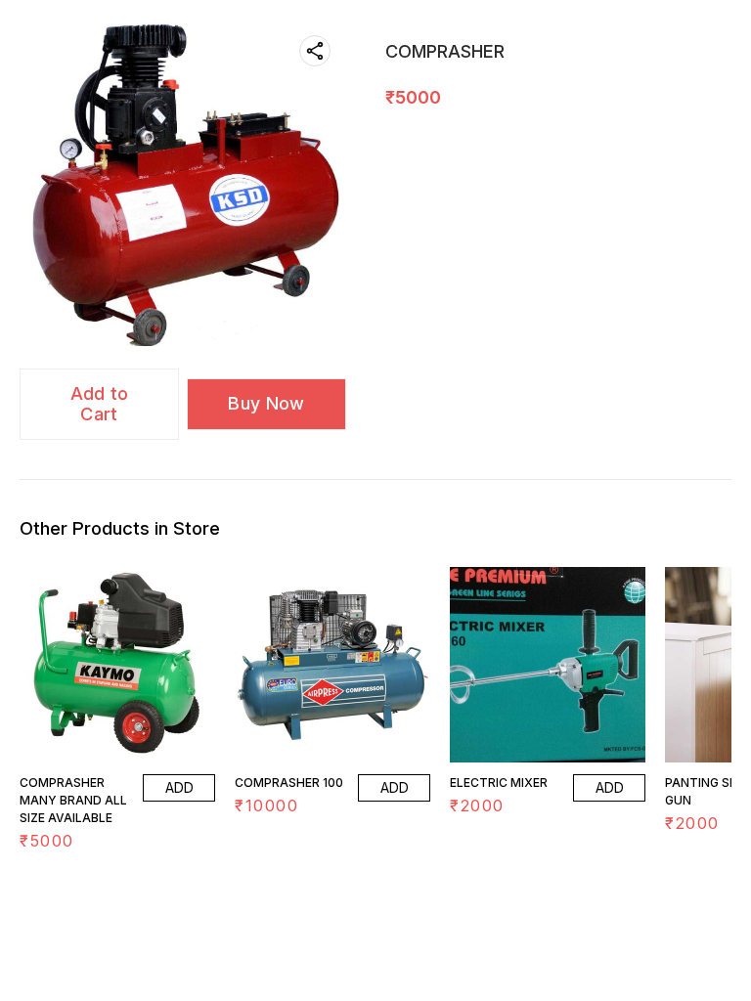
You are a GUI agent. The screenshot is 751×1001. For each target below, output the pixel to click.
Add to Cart (99, 403)
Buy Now (266, 403)
